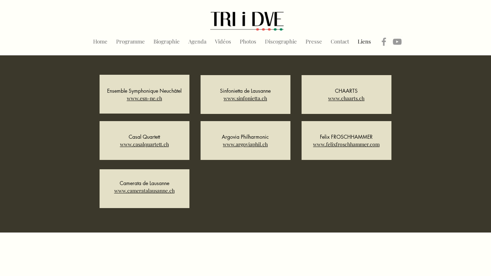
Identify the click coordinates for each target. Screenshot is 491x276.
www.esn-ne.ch (144, 98)
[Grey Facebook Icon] (383, 41)
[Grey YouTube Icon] (397, 41)
